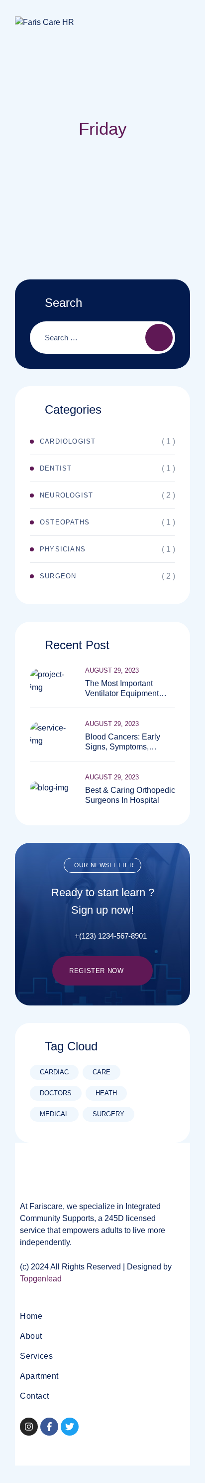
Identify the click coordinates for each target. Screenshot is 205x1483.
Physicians (63, 549)
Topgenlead (41, 1278)
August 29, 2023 (112, 670)
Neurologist (66, 495)
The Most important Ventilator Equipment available (122, 689)
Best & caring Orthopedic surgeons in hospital (130, 795)
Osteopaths (65, 522)
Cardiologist (68, 441)
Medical (54, 1114)
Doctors (56, 1093)
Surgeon (58, 576)
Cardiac (54, 1072)
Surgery (108, 1114)
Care (101, 1072)
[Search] (159, 337)
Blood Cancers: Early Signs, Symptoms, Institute (122, 742)
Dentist (56, 468)
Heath (106, 1093)
